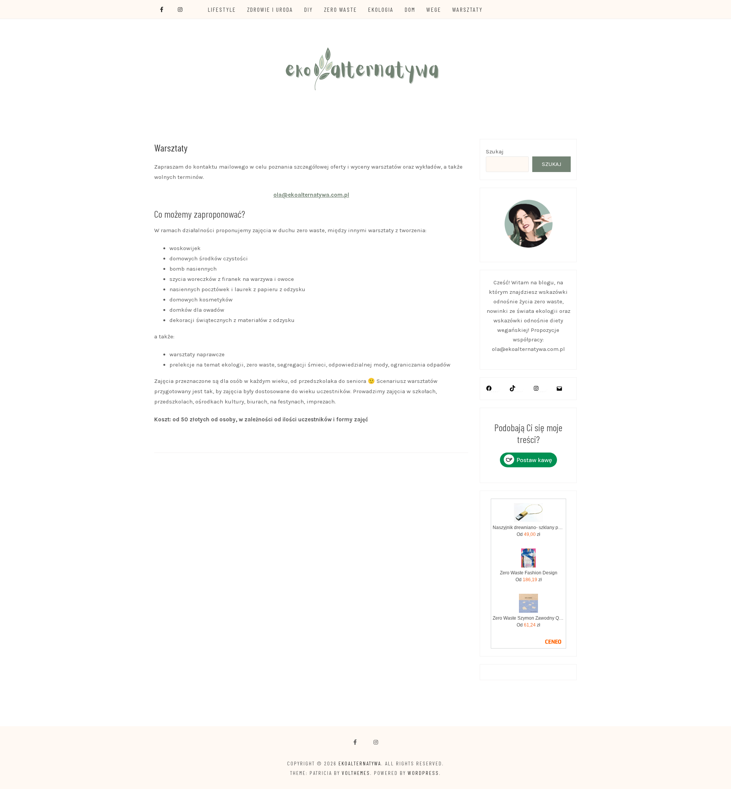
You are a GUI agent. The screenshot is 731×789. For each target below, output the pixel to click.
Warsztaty (467, 9)
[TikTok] (512, 388)
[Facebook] (355, 742)
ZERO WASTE (340, 9)
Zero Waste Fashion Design (528, 572)
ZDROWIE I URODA (270, 9)
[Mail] (559, 389)
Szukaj (495, 151)
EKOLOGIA (381, 9)
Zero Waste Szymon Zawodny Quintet (529, 618)
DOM (410, 9)
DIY (308, 9)
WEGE (433, 9)
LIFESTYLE (222, 9)
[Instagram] (536, 388)
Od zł (528, 534)
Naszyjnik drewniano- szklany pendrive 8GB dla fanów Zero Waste (529, 527)
